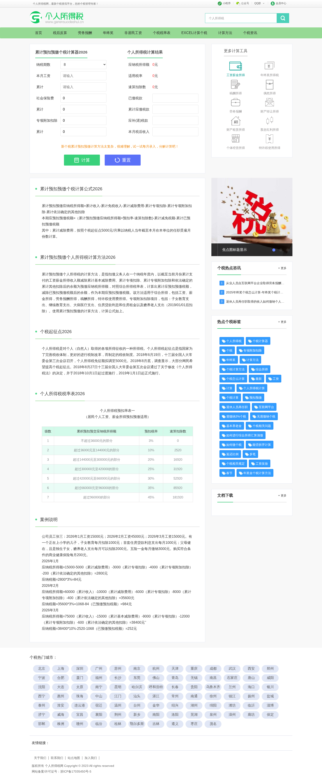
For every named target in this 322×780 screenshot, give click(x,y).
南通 (194, 696)
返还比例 (232, 454)
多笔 (252, 454)
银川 (270, 687)
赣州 (79, 724)
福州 (98, 678)
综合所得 (262, 369)
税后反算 (60, 33)
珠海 (79, 696)
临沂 (251, 705)
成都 (213, 668)
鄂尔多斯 (137, 724)
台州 (136, 705)
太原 (79, 687)
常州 (175, 696)
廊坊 (251, 714)
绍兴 (175, 705)
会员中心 (281, 3)
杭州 (155, 668)
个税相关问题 (262, 426)
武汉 (232, 668)
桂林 (117, 724)
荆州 (117, 714)
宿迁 (98, 705)
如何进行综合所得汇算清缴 (244, 435)
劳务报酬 (85, 33)
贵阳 (194, 687)
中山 (98, 696)
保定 (270, 714)
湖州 (194, 705)
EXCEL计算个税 (194, 33)
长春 (175, 687)
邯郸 (41, 724)
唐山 (251, 678)
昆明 (117, 687)
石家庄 (232, 678)
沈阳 (41, 687)
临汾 (98, 724)
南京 (136, 668)
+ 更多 (282, 268)
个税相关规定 (235, 463)
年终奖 (108, 33)
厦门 (79, 678)
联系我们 (57, 758)
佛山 (155, 678)
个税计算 (232, 397)
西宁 (41, 696)
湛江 (155, 696)
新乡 (136, 714)
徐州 (213, 696)
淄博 (270, 705)
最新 (259, 378)
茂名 (213, 724)
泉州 (213, 714)
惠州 (60, 696)
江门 (117, 696)
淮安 (60, 705)
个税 (229, 350)
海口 (251, 687)
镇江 (232, 696)
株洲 (60, 724)
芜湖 (194, 714)
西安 (251, 668)
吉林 (155, 724)
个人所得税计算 (254, 388)
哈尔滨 (137, 687)
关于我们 (40, 758)
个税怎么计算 (235, 378)
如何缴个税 (234, 444)
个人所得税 (234, 341)
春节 (229, 473)
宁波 (41, 678)
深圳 (79, 668)
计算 (229, 388)
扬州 (251, 696)
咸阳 (270, 678)
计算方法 (225, 33)
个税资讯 (250, 33)
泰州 (41, 705)
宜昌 (79, 714)
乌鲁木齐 (213, 687)
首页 (38, 33)
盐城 (270, 696)
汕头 (136, 696)
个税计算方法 (235, 369)
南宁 (98, 687)
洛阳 (175, 714)
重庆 (194, 668)
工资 (276, 378)
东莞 (136, 678)
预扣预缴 (255, 397)
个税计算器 (260, 341)
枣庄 (194, 724)
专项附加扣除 (252, 350)
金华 (155, 705)
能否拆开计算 (262, 444)
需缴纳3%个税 (236, 416)
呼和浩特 (156, 687)
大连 (60, 687)
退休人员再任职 (237, 407)
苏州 (117, 668)
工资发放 (262, 463)
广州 (98, 668)
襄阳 (98, 714)
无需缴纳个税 (266, 416)
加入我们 (91, 758)
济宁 (41, 714)
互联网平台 (266, 407)
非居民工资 (133, 33)
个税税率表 (161, 33)
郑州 (270, 668)
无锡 (194, 678)
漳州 (232, 714)
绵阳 (213, 705)
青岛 (175, 678)
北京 (41, 668)
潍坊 (232, 705)
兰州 (232, 687)
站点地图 (74, 758)
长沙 (117, 678)
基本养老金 (234, 426)
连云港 (79, 705)
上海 (60, 668)
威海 (60, 714)
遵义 (175, 724)
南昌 (213, 678)
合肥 (60, 678)
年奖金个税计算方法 (257, 473)
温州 (117, 705)
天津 (175, 668)
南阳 (155, 714)
